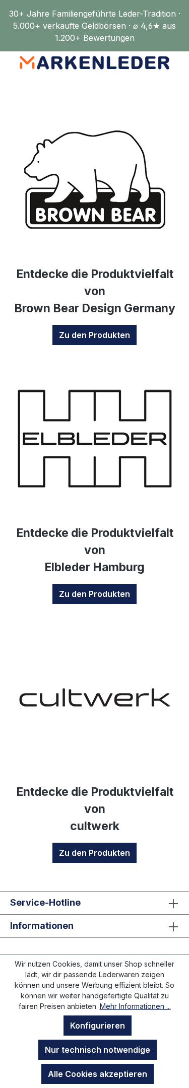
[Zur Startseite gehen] (94, 62)
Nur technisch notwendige (97, 1050)
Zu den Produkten (94, 335)
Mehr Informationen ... (135, 1006)
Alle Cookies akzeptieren (97, 1074)
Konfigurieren (97, 1026)
